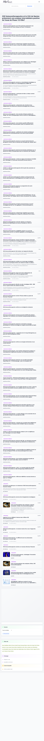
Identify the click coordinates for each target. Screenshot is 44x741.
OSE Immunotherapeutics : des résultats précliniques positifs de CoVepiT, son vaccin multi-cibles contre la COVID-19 (18, 459)
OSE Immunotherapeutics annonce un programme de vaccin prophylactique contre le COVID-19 (17, 186)
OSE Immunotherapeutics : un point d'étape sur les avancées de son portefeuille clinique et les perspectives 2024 (19, 414)
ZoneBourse (6, 491)
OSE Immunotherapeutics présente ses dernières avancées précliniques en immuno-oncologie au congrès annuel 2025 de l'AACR (19, 324)
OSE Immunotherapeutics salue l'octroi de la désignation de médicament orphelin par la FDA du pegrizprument (17, 273)
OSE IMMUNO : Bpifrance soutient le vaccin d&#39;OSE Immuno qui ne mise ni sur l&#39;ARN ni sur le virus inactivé (23, 583)
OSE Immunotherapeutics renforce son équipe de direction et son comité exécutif (19, 342)
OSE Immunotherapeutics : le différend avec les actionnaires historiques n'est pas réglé (17, 538)
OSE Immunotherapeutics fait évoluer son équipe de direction (18, 251)
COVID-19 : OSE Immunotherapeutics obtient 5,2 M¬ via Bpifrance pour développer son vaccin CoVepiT (18, 432)
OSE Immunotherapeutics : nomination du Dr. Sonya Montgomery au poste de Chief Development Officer (19, 333)
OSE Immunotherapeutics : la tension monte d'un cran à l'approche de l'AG (19, 529)
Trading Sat (14, 567)
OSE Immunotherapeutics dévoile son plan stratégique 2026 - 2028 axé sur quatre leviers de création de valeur (19, 285)
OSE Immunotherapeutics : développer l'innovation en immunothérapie (23, 555)
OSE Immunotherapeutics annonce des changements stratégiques (19, 497)
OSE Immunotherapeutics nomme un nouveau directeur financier (19, 546)
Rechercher (29, 6)
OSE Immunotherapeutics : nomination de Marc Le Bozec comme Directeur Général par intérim (18, 94)
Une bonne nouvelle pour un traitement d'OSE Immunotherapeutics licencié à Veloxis (19, 486)
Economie (6, 483)
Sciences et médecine (8, 80)
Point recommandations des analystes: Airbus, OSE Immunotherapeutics (23, 564)
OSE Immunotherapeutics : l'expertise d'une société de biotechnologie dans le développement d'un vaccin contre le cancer (23, 574)
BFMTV (13, 558)
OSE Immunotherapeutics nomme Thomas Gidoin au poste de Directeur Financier (18, 296)
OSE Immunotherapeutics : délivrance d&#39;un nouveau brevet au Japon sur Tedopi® (19, 477)
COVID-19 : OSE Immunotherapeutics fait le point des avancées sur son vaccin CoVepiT (19, 168)
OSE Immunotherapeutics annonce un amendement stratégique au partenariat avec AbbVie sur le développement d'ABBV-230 (19, 83)
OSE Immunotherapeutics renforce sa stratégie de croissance (18, 307)
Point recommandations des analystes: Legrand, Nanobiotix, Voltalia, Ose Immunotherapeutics (22, 505)
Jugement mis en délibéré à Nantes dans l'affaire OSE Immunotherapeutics (16, 518)
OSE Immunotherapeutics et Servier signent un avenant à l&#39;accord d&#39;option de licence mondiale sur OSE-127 (17, 222)
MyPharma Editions (7, 29)
